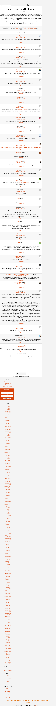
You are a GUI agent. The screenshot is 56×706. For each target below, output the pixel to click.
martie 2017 (7, 458)
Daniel (18, 36)
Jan (18, 170)
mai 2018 (7, 440)
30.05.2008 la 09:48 (20, 136)
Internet (30, 27)
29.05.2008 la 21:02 (20, 107)
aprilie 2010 (8, 585)
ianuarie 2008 (7, 627)
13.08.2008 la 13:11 (21, 346)
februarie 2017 (8, 460)
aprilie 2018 (8, 441)
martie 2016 (7, 477)
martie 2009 (7, 605)
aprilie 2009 (8, 604)
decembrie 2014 (8, 500)
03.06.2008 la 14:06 (21, 275)
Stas (18, 106)
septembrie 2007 (7, 633)
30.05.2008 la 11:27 (20, 145)
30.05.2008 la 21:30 (20, 235)
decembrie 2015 (8, 481)
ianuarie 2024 (7, 417)
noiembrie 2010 (8, 575)
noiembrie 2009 (8, 593)
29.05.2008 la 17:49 (20, 47)
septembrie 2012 (7, 541)
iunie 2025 (8, 406)
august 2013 (7, 524)
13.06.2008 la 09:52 (20, 284)
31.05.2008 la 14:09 (20, 257)
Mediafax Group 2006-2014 (8, 668)
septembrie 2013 (7, 522)
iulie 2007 (8, 636)
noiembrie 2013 (8, 519)
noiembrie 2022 (8, 431)
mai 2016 (7, 474)
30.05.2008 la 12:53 (20, 154)
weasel (18, 242)
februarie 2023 (8, 426)
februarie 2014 (8, 515)
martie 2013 (7, 532)
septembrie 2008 (7, 614)
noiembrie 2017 (8, 449)
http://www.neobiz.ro (29, 270)
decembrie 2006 (8, 646)
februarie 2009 (8, 607)
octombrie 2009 (8, 594)
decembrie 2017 (8, 448)
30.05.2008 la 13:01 (20, 162)
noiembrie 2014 (8, 501)
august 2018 (7, 438)
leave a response (27, 28)
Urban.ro (7, 695)
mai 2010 (7, 584)
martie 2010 (7, 587)
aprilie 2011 (8, 567)
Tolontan (7, 681)
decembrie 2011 (8, 555)
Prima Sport (7, 691)
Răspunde (21, 42)
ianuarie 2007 (7, 645)
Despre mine (7, 384)
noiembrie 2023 (8, 418)
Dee (18, 80)
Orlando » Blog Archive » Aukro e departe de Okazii (19, 345)
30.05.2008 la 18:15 (20, 208)
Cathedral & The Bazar (22, 109)
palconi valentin (18, 282)
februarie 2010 (8, 588)
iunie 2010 (8, 582)
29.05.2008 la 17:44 (20, 37)
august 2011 (7, 561)
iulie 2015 (8, 489)
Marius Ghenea (8, 678)
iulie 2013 (8, 526)
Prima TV (8, 692)
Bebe (18, 291)
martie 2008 (7, 623)
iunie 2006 (8, 656)
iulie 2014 (8, 507)
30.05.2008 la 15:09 (20, 180)
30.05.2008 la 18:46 (20, 223)
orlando (18, 46)
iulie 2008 (8, 617)
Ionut (8, 675)
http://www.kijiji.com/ (24, 182)
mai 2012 (7, 547)
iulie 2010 (8, 581)
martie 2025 (7, 409)
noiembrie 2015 (8, 483)
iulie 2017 (8, 454)
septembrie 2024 (7, 412)
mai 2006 (7, 657)
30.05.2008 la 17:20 (20, 200)
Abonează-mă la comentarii (22, 376)
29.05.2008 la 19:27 (20, 81)
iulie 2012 (8, 544)
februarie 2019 (8, 437)
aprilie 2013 (8, 530)
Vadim (18, 97)
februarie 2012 (8, 552)
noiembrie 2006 (8, 648)
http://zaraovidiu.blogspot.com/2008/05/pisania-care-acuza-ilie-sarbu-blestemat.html (21, 147)
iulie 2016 (8, 470)
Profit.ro (7, 694)
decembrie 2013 (8, 518)
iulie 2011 (8, 562)
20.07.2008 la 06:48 (20, 328)
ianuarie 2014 (7, 516)
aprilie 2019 (8, 434)
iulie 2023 (8, 422)
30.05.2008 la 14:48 (20, 171)
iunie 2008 (8, 619)
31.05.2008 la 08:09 (20, 244)
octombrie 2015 (8, 484)
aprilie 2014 (8, 512)
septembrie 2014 (7, 504)
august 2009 (7, 597)
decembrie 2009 (8, 591)
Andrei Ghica (18, 265)
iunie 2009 (8, 601)
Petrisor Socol (18, 161)
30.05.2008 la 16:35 (20, 191)
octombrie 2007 (8, 631)
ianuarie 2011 (7, 571)
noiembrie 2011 (8, 556)
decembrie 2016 (8, 463)
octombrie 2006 (8, 649)
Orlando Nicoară (28, 3)
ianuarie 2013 (7, 535)
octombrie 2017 (8, 451)
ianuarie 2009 (7, 608)
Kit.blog (7, 677)
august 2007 (7, 634)
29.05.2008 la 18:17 (20, 57)
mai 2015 (7, 492)
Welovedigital (7, 697)
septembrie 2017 (7, 452)
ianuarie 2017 (7, 461)
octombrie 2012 (8, 539)
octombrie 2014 (8, 503)
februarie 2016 (8, 478)
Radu (8, 680)
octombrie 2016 (8, 466)
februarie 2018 (8, 444)
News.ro (7, 689)
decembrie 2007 (8, 628)
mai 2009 (7, 602)
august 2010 (7, 579)
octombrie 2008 (8, 613)
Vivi (18, 221)
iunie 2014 (8, 509)
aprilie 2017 (8, 457)
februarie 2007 (8, 643)
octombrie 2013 (8, 521)
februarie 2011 (8, 570)
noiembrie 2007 (8, 630)
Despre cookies (8, 383)
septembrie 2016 (7, 467)
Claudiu (18, 69)
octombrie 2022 (8, 432)
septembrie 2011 (7, 559)
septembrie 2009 (7, 596)
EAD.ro (7, 688)
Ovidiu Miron (18, 152)
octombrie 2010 (8, 576)
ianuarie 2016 (7, 480)
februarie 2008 (8, 625)
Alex (18, 56)
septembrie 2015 (7, 486)
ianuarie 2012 (7, 553)
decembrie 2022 (8, 429)
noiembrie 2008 (8, 611)
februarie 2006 (8, 662)
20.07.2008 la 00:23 (20, 292)
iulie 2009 (8, 599)
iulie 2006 (8, 654)
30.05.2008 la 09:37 (20, 128)
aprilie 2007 (8, 640)
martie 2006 (7, 660)
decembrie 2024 (8, 411)
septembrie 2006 (7, 651)
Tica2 (18, 233)
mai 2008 (7, 620)
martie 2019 (7, 435)
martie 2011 (7, 568)
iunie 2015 (8, 490)
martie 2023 (7, 425)
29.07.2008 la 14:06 (20, 337)
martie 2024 (7, 415)
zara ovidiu (18, 144)
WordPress (38, 705)
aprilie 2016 (8, 475)
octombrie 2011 (8, 558)
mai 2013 (7, 529)
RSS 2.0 (17, 28)
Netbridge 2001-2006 (8, 670)
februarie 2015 (8, 496)
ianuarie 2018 (7, 446)
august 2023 (7, 420)
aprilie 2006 (8, 659)
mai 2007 (7, 639)
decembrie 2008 (8, 610)
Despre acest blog (7, 381)
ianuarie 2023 (7, 428)
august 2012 (7, 542)
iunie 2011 (8, 564)
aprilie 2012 (8, 548)
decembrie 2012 (8, 536)
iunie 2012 (8, 545)
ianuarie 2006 (7, 663)
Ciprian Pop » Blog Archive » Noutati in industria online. (19, 274)
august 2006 (7, 653)
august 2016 (7, 469)
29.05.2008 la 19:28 (20, 90)
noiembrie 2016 (8, 464)
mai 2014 (7, 510)
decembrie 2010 (8, 573)
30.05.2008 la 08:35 (20, 119)
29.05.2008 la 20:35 (20, 99)
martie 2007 (7, 642)
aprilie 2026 (8, 405)
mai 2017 (7, 455)
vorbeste (16, 17)
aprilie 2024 (8, 414)
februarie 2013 (8, 533)
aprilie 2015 (8, 493)
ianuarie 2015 (7, 498)
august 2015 (7, 487)
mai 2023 (7, 423)
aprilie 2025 (8, 408)
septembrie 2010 (7, 578)
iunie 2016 (8, 472)
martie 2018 (7, 443)
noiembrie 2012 (8, 538)
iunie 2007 (8, 637)
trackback (34, 28)
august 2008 (7, 616)
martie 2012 (7, 550)
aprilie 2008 (8, 622)
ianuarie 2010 (7, 590)
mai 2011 (7, 565)
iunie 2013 (8, 527)
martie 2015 (7, 495)
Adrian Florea (18, 117)
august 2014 (7, 506)
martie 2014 (7, 513)
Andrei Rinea (18, 256)
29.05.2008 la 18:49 (20, 71)
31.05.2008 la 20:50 (20, 266)
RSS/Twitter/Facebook (7, 386)
